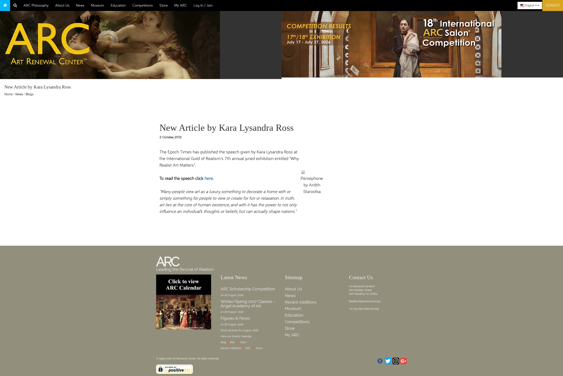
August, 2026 (250, 330)
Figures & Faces (235, 318)
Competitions (142, 5)
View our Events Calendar (236, 336)
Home (8, 94)
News (80, 5)
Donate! (553, 5)
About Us (62, 5)
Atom (243, 342)
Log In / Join (203, 5)
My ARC (180, 5)
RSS (232, 342)
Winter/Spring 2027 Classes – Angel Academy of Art (248, 303)
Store (163, 5)
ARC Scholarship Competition (248, 289)
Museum (97, 5)
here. (209, 178)
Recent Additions (300, 302)
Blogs (29, 94)
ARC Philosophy (36, 5)
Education (118, 5)
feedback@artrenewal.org (364, 301)
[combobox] (529, 5)
